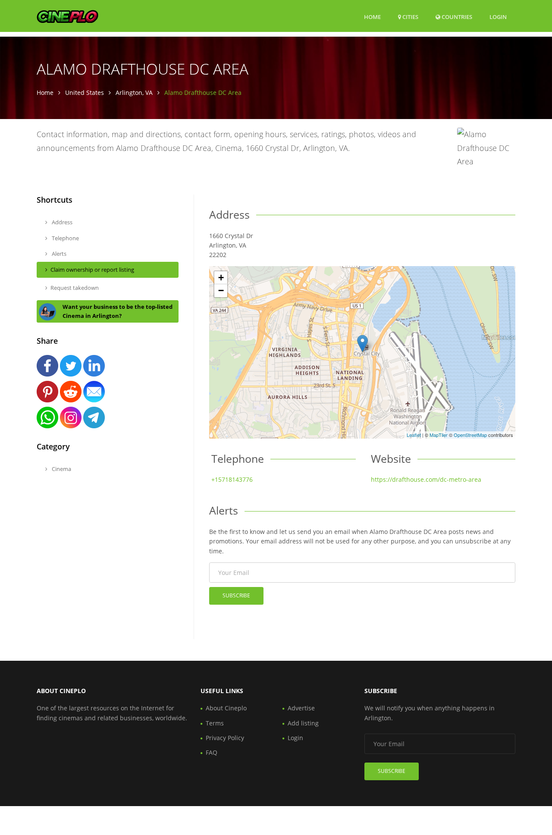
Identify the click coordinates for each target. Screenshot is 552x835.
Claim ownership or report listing (92, 269)
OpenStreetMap (470, 434)
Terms (215, 723)
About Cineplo (226, 708)
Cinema (60, 469)
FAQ (211, 752)
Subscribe (236, 595)
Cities (409, 17)
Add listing (303, 723)
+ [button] (221, 277)
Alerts (58, 253)
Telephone (64, 238)
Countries (456, 17)
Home (372, 17)
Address (61, 222)
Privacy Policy (225, 738)
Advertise (301, 708)
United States (84, 92)
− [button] (221, 290)
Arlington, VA (134, 92)
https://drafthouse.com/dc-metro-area (426, 479)
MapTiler (439, 434)
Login (498, 17)
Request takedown (74, 288)
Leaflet (414, 434)
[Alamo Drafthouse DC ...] (362, 343)
